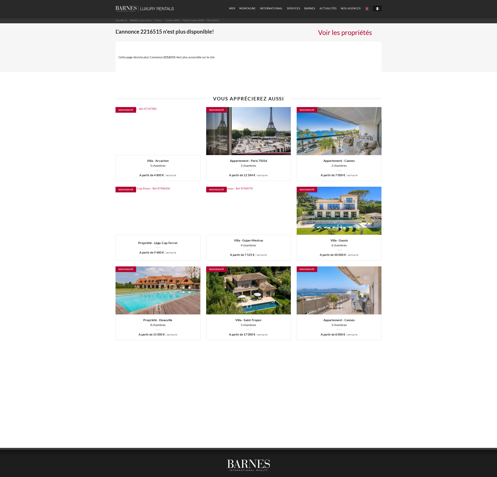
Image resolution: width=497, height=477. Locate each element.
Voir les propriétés (345, 32)
